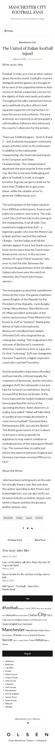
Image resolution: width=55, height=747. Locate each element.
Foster (8, 671)
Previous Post (15, 540)
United (39, 517)
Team (26, 640)
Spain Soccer (11, 700)
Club (4, 619)
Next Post (40, 540)
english (26, 620)
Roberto (33, 635)
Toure (31, 640)
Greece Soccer (11, 677)
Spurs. (15, 640)
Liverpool (27, 623)
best (26, 615)
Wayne (5, 644)
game (40, 620)
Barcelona (20, 615)
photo (4, 635)
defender (11, 620)
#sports (21, 608)
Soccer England (12, 693)
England (18, 620)
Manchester (13, 629)
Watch (46, 640)
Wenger (8, 707)
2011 (33, 608)
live (19, 624)
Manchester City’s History (27, 719)
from (36, 620)
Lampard (9, 684)
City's (49, 615)
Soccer (7, 640)
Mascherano (10, 690)
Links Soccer (10, 687)
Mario (36, 630)
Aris (42, 608)
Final (31, 620)
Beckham (9, 664)
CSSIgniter (41, 740)
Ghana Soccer (11, 674)
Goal (45, 620)
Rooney (41, 635)
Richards (25, 635)
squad (29, 517)
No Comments (35, 59)
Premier (17, 634)
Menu (10, 30)
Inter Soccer (10, 681)
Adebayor (9, 661)
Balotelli (10, 615)
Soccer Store (11, 697)
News (47, 630)
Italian (19, 517)
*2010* (28, 608)
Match (41, 630)
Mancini (29, 630)
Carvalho (9, 667)
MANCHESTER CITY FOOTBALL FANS (27, 10)
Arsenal (48, 608)
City (42, 614)
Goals (5, 624)
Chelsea (32, 615)
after (38, 608)
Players (10, 635)
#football (8, 517)
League (13, 623)
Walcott (8, 703)
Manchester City (27, 42)
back (4, 615)
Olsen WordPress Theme (20, 740)
